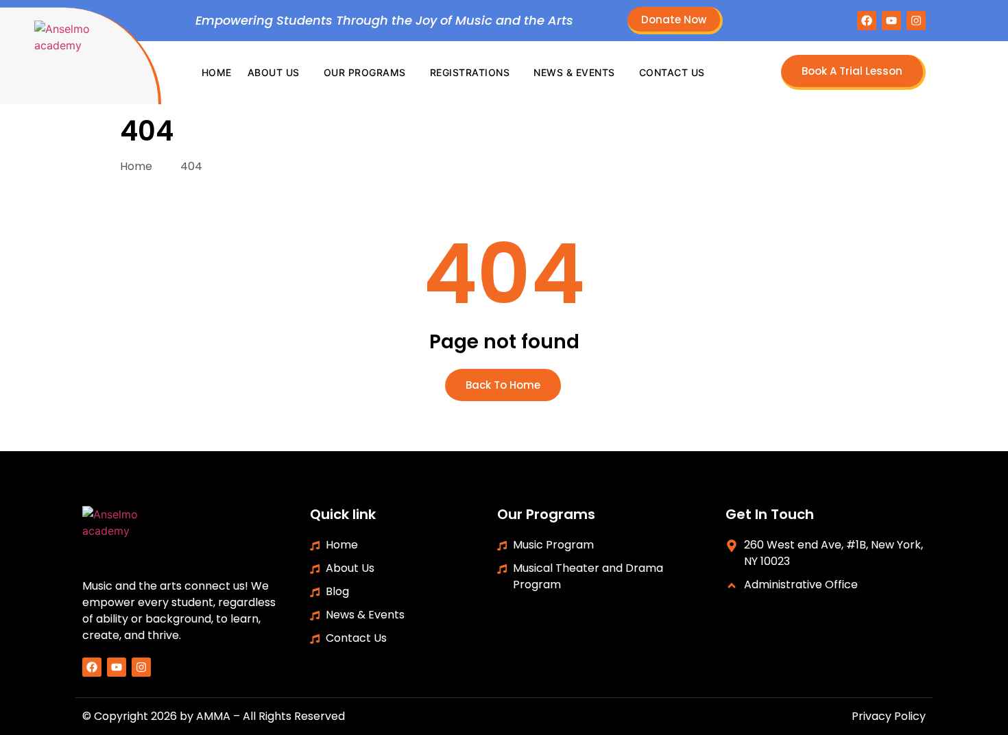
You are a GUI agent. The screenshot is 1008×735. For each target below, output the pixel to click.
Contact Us (672, 72)
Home (217, 72)
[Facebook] (866, 20)
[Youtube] (891, 20)
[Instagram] (916, 20)
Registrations (470, 72)
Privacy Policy (889, 716)
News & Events (574, 72)
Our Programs (365, 72)
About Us (274, 72)
